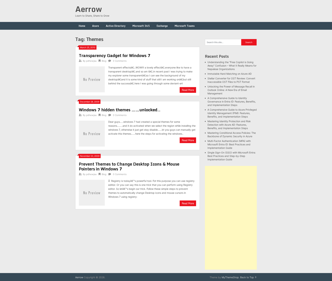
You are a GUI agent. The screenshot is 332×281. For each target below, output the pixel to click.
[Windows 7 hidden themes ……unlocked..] (92, 133)
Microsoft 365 (141, 26)
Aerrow (88, 9)
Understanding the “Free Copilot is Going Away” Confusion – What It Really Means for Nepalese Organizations (232, 66)
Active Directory (116, 26)
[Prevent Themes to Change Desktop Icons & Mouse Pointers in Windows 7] (92, 192)
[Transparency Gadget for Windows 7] (92, 78)
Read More (188, 90)
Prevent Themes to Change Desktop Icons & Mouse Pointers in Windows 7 (129, 166)
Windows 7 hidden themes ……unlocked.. (119, 109)
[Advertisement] (231, 218)
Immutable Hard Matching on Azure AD (230, 73)
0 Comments (120, 60)
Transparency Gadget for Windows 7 (114, 55)
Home (82, 26)
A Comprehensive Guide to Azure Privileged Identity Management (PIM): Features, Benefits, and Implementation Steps (232, 113)
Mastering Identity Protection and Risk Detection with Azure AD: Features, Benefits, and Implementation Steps (229, 125)
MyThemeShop (230, 277)
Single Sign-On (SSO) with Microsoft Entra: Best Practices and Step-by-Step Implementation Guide (232, 156)
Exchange (162, 26)
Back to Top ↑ (248, 277)
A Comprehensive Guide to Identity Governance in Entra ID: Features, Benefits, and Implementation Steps (232, 101)
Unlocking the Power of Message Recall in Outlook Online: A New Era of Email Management (231, 90)
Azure (95, 26)
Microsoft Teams (185, 26)
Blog (104, 60)
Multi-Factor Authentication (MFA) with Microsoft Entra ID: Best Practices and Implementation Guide (229, 144)
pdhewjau (91, 60)
